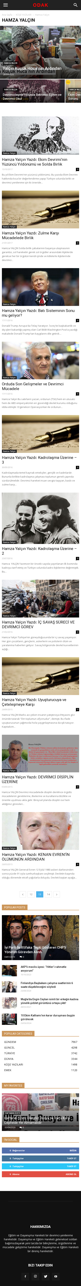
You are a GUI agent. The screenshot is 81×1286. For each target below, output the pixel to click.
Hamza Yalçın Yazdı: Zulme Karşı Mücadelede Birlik (30, 235)
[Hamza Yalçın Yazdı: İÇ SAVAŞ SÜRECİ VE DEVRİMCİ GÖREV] (40, 599)
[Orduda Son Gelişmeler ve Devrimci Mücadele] (40, 360)
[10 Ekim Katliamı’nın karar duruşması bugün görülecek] (9, 1019)
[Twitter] (45, 1276)
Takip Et (71, 1158)
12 (31, 894)
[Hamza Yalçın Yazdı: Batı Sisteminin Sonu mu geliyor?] (40, 287)
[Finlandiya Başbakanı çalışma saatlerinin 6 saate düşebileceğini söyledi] (9, 986)
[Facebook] (25, 1276)
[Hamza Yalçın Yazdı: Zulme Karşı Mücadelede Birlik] (40, 209)
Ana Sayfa (7, 14)
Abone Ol (71, 1174)
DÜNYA (8, 1059)
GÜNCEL (9, 1047)
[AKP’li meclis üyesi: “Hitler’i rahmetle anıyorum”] (9, 970)
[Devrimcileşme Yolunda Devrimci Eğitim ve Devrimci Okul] (32, 95)
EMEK (7, 1070)
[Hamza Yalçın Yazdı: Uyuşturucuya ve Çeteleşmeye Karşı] (40, 676)
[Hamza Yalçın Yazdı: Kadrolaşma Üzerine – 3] (40, 434)
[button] (75, 5)
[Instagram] (35, 1276)
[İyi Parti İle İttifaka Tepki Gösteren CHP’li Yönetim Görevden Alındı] (40, 937)
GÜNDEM (10, 1042)
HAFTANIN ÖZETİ (12, 1113)
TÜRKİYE (9, 1053)
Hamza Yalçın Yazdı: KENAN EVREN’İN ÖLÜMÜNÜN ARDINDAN (36, 857)
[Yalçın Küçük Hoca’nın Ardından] (40, 52)
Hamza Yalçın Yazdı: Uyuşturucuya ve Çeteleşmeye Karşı (34, 702)
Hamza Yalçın (10, 63)
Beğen (73, 1150)
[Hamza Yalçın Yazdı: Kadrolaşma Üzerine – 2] (40, 518)
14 (48, 894)
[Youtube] (56, 1276)
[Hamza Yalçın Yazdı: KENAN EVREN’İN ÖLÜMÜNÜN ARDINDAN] (40, 831)
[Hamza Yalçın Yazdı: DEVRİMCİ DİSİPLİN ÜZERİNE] (40, 754)
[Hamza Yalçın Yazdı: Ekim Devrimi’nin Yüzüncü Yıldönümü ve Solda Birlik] (40, 135)
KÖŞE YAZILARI (23, 14)
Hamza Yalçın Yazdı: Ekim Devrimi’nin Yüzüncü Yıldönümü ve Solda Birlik (34, 162)
